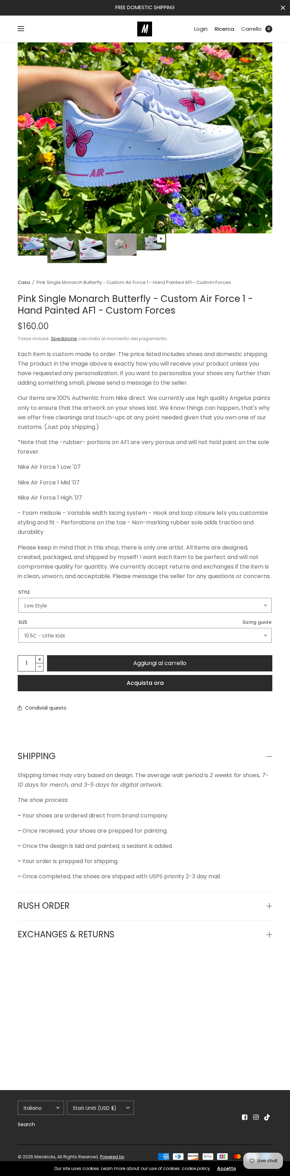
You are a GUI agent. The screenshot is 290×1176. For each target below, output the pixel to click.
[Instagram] (256, 1117)
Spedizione (64, 338)
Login (201, 29)
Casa (24, 282)
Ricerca (224, 29)
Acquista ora (145, 683)
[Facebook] (245, 1117)
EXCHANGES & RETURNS (66, 934)
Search (26, 1124)
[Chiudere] (283, 8)
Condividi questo (45, 707)
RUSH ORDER (44, 906)
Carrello (251, 29)
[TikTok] (267, 1117)
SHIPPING (37, 756)
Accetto (226, 1168)
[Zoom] (145, 137)
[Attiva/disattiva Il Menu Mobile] (25, 29)
